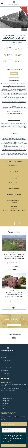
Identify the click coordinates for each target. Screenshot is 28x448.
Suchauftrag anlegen (14, 325)
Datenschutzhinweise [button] (8, 441)
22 (25, 29)
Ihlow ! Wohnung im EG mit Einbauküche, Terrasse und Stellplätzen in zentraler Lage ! (14, 294)
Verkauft (24, 9)
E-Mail (14, 73)
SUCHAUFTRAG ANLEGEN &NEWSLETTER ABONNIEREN (8, 424)
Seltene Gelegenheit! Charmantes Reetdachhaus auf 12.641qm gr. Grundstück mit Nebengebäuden (14, 256)
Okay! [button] (13, 445)
